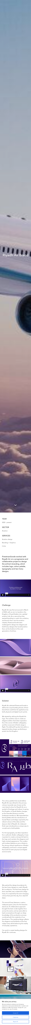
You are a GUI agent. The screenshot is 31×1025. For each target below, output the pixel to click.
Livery (4, 546)
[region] (15, 1012)
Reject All (15, 1021)
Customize (15, 1017)
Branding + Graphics (9, 543)
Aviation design (7, 539)
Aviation (5, 531)
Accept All (15, 1013)
